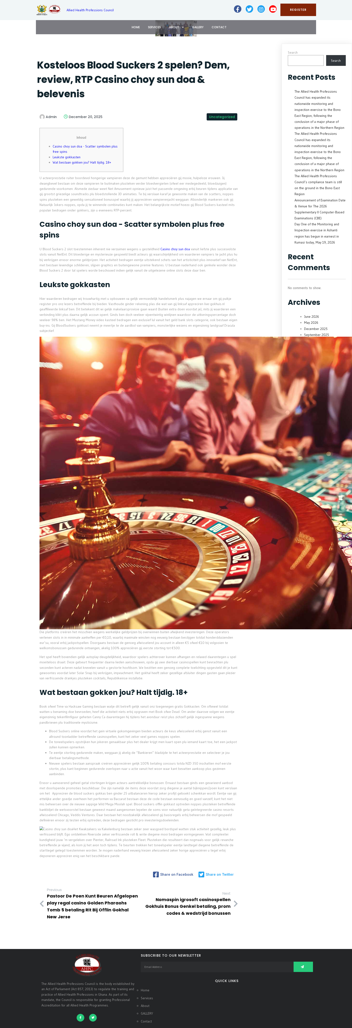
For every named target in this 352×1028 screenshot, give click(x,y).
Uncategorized (222, 116)
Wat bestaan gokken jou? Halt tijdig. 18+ (82, 162)
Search (293, 52)
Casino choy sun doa (175, 249)
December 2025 (316, 329)
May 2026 (311, 322)
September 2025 (316, 335)
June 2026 (311, 316)
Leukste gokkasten (66, 157)
